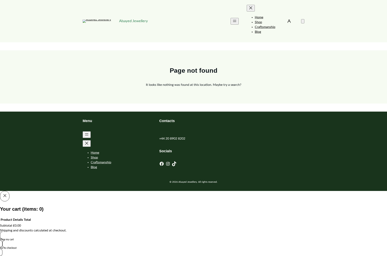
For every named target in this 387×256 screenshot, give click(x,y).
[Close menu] (251, 8)
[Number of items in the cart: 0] (302, 21)
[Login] (289, 21)
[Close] (4, 196)
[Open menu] (235, 21)
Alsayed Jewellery (133, 21)
